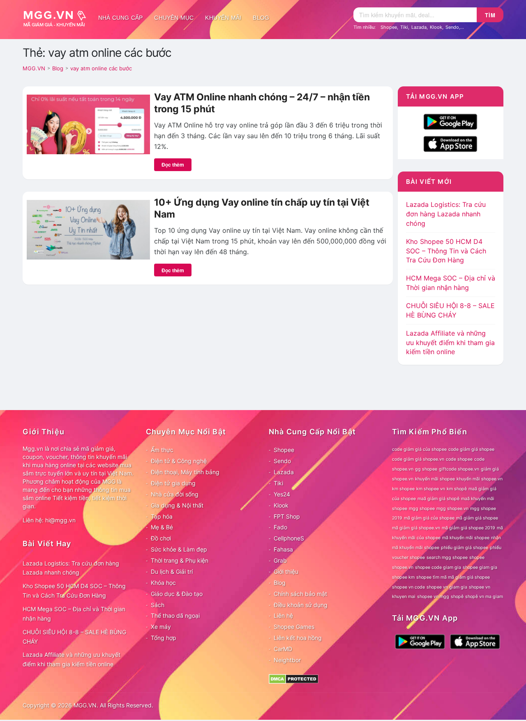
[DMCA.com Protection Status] (293, 678)
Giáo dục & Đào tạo (177, 593)
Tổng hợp (163, 637)
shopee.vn (402, 567)
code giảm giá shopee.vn (418, 459)
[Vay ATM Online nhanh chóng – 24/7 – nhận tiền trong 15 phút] (88, 124)
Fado (280, 527)
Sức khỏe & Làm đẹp (179, 549)
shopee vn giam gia (447, 587)
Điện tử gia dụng (173, 483)
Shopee (389, 27)
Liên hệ (283, 615)
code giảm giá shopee (471, 449)
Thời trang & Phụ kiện (179, 560)
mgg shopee (422, 508)
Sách (157, 604)
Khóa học (163, 582)
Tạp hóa (162, 516)
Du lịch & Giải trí (172, 571)
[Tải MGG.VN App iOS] (450, 143)
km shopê (457, 488)
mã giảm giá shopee (477, 518)
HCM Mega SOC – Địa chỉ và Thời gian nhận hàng (74, 613)
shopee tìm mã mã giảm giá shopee (453, 577)
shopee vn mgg (433, 596)
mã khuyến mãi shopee (465, 537)
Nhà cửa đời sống (174, 494)
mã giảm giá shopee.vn (416, 528)
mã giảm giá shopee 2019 (468, 528)
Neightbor (287, 659)
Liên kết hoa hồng (298, 637)
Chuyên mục (174, 17)
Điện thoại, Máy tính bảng (185, 471)
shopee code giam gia (438, 567)
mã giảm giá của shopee (429, 518)
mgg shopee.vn (452, 508)
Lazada (419, 27)
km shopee (403, 488)
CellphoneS (289, 538)
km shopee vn (430, 488)
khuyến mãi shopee (435, 479)
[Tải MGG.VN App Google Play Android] (450, 121)
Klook (436, 27)
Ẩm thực (162, 449)
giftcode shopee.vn (459, 469)
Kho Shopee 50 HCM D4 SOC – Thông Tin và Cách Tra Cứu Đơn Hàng (446, 250)
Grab (280, 560)
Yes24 (282, 494)
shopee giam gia (480, 567)
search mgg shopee (447, 557)
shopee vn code (408, 587)
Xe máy (161, 626)
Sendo (452, 27)
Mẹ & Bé (162, 527)
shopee (476, 557)
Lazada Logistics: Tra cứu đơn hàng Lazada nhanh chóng (446, 213)
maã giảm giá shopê (438, 498)
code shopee (459, 459)
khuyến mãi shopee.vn (480, 479)
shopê (457, 596)
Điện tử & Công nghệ (179, 460)
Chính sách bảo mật (300, 593)
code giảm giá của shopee (419, 449)
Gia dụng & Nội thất (177, 505)
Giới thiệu (286, 571)
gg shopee (426, 469)
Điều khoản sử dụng (301, 604)
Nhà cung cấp (120, 17)
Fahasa (283, 549)
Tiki (404, 27)
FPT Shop (287, 516)
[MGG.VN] (57, 18)
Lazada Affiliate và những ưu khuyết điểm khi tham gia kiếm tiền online (450, 342)
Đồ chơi (161, 538)
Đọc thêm (172, 164)
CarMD (283, 648)
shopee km (403, 577)
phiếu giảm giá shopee (464, 547)
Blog (261, 17)
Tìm (490, 15)
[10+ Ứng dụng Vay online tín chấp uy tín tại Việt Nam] (88, 229)
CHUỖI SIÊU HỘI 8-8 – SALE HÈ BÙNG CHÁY (74, 636)
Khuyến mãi (223, 17)
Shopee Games (294, 626)
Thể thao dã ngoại (175, 615)
